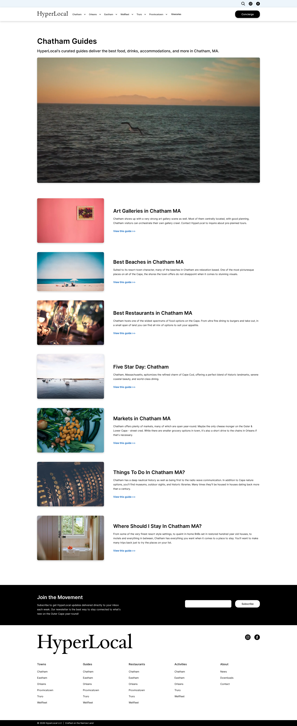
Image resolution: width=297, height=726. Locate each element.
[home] (52, 14)
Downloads (226, 677)
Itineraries (176, 14)
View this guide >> (124, 231)
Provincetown (45, 690)
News (223, 671)
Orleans (41, 683)
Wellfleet (42, 702)
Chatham (42, 671)
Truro (40, 696)
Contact (225, 683)
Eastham (42, 677)
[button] (80, 14)
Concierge (247, 14)
